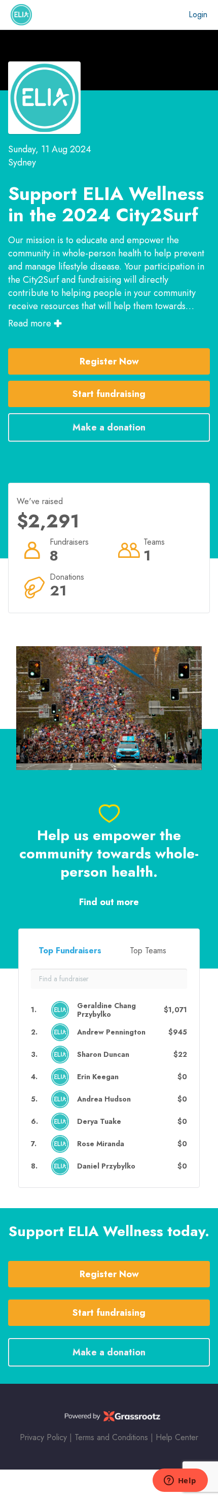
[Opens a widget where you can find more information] (180, 1481)
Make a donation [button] (109, 427)
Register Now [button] (109, 361)
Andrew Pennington (111, 1032)
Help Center (177, 1437)
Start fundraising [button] (109, 394)
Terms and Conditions (111, 1437)
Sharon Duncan (103, 1054)
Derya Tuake (99, 1121)
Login (198, 14)
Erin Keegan (98, 1077)
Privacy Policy (43, 1437)
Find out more (109, 902)
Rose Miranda (100, 1144)
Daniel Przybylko (106, 1166)
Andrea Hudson (104, 1099)
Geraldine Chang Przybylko (106, 1010)
